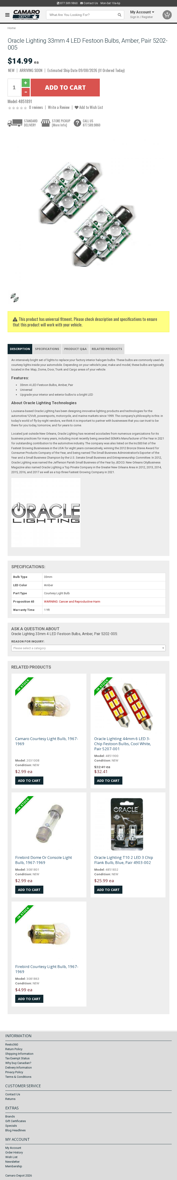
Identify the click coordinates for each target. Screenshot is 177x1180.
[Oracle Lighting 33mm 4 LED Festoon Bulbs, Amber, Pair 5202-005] (86, 210)
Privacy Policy (14, 1072)
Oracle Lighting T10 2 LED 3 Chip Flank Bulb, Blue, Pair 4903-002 (123, 860)
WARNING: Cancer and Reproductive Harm (72, 601)
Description (20, 349)
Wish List (11, 1157)
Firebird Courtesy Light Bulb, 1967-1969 (46, 969)
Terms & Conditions (18, 1076)
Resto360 (11, 1044)
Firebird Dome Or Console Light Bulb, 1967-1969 (43, 860)
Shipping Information (19, 1053)
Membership (13, 1166)
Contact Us (90, 3)
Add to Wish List (90, 107)
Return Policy (13, 1049)
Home (12, 28)
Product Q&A (75, 349)
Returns (10, 1099)
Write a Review (59, 107)
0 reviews (36, 107)
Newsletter (12, 1161)
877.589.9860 (68, 3)
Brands (10, 1116)
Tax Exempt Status (17, 1058)
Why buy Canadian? (18, 1063)
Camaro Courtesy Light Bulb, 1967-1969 (46, 741)
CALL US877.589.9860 (91, 122)
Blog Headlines (15, 1130)
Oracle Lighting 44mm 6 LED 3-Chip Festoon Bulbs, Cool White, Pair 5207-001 (122, 743)
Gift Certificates (15, 1121)
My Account (13, 1148)
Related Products (107, 349)
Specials (11, 1125)
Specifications (47, 349)
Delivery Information (18, 1067)
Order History (14, 1152)
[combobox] (88, 648)
